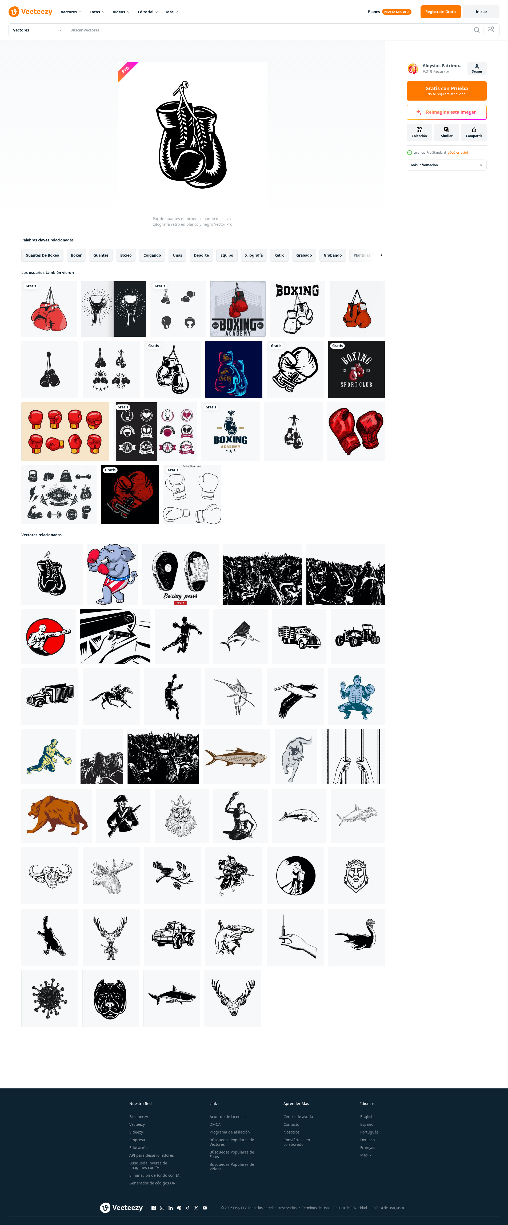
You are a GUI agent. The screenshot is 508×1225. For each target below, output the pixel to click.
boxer (76, 255)
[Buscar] (477, 30)
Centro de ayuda (298, 1116)
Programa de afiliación (230, 1132)
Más (170, 11)
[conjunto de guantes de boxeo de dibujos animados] (65, 431)
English (367, 1116)
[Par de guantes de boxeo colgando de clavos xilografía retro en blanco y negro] (52, 574)
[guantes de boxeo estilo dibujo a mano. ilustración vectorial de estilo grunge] (297, 309)
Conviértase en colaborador (296, 1142)
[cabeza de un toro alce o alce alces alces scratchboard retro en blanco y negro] (111, 875)
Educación (138, 1147)
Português (369, 1132)
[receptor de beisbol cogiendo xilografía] (48, 756)
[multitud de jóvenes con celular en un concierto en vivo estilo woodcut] (163, 756)
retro (279, 255)
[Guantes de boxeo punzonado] (295, 369)
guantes (101, 255)
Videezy (136, 1132)
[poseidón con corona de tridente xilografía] (182, 816)
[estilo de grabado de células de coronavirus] (49, 998)
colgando (152, 255)
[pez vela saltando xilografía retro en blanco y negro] (233, 696)
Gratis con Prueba (446, 91)
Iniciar (481, 11)
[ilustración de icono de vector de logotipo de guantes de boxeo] (49, 369)
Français (367, 1147)
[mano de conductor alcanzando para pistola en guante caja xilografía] (115, 636)
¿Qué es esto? (458, 152)
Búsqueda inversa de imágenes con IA (148, 1165)
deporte (201, 255)
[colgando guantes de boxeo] (49, 309)
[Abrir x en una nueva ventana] (196, 1208)
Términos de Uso (315, 1207)
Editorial (145, 11)
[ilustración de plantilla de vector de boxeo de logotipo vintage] (230, 431)
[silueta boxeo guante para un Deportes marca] (172, 369)
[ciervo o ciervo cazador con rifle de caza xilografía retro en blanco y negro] (111, 937)
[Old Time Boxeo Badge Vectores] (155, 431)
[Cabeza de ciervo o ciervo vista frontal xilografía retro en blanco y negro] (233, 998)
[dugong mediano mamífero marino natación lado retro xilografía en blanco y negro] (299, 816)
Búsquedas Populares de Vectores (232, 1142)
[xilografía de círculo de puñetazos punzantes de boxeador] (48, 636)
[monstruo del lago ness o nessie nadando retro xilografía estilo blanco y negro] (356, 937)
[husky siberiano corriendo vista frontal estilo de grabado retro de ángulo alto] (296, 756)
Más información (424, 165)
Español (367, 1124)
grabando (333, 255)
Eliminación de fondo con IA (154, 1175)
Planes (374, 11)
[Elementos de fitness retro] (59, 494)
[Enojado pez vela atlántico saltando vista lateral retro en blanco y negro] (240, 636)
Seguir (477, 71)
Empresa (137, 1139)
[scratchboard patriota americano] (123, 816)
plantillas (362, 255)
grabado (304, 255)
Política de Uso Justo (387, 1207)
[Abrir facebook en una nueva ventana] (153, 1208)
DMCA (215, 1124)
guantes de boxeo (42, 255)
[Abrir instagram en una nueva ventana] (162, 1208)
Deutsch (367, 1139)
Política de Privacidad (350, 1207)
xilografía (254, 255)
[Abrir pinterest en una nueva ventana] (179, 1208)
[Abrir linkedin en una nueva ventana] (171, 1208)
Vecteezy (137, 1124)
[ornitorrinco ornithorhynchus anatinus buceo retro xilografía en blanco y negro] (49, 937)
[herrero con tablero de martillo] (240, 816)
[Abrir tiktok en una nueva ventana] (188, 1208)
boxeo (126, 255)
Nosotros (291, 1132)
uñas (177, 255)
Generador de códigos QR (152, 1183)
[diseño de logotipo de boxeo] (356, 369)
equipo (227, 255)
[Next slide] (376, 255)
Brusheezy (138, 1116)
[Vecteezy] (30, 11)
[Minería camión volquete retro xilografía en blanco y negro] (172, 937)
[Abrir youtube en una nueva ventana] (205, 1208)
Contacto (291, 1124)
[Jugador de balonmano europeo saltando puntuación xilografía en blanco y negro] (172, 696)
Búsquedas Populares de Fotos (232, 1154)
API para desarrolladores (151, 1155)
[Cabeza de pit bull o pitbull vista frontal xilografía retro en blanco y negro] (110, 998)
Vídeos (119, 11)
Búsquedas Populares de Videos (232, 1166)
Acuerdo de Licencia (228, 1116)
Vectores (69, 11)
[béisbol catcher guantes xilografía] (356, 696)
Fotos (95, 11)
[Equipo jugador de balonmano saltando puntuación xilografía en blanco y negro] (182, 636)
